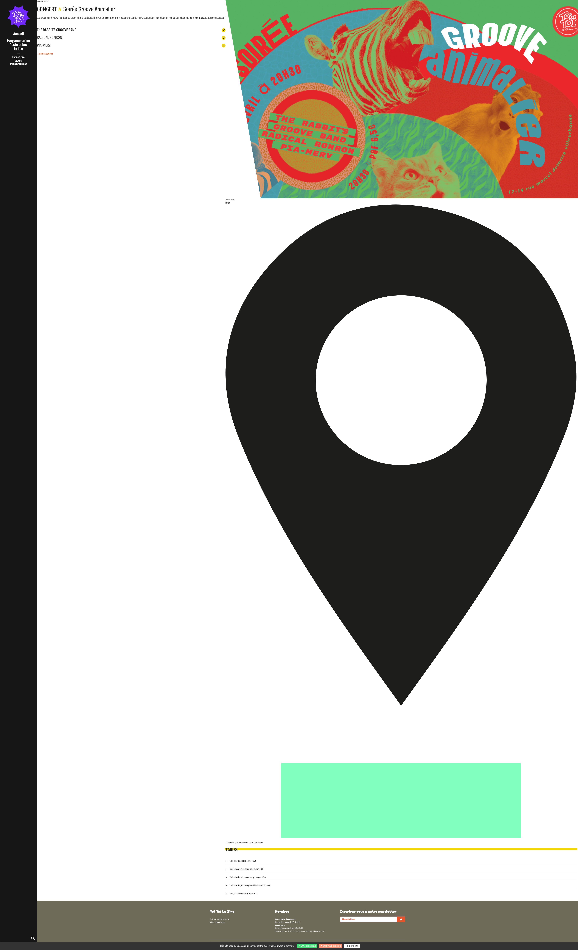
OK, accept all (308, 946)
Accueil (18, 33)
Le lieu (18, 48)
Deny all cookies (331, 946)
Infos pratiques (18, 64)
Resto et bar (18, 44)
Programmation (18, 40)
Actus (18, 60)
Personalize (351, 946)
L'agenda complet (45, 54)
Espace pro (18, 57)
